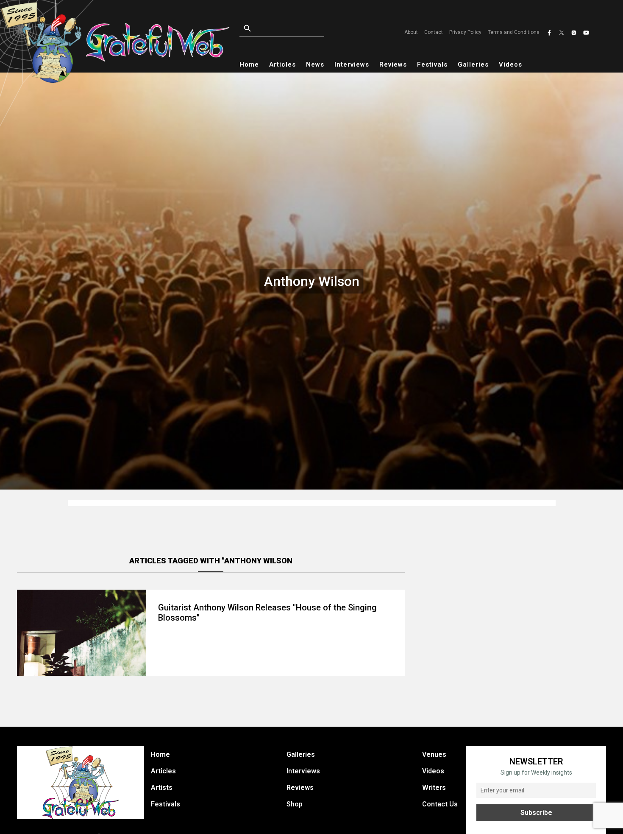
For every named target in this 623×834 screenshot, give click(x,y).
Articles (282, 64)
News (315, 64)
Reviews (393, 64)
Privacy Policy (465, 32)
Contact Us (440, 804)
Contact (433, 32)
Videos (510, 64)
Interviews (351, 64)
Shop (294, 804)
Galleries (473, 64)
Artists (161, 788)
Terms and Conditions (514, 32)
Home (249, 64)
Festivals (432, 64)
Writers (434, 788)
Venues (434, 754)
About (411, 32)
